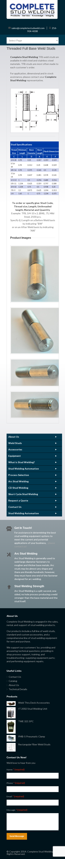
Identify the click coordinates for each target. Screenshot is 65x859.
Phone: (16, 783)
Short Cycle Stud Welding (23, 494)
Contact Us (14, 506)
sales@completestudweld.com (28, 28)
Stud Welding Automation (23, 468)
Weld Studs (15, 443)
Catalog (13, 680)
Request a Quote (18, 500)
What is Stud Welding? (21, 462)
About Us (13, 436)
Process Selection (18, 474)
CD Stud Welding (18, 487)
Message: (17, 809)
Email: (15, 796)
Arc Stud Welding (18, 481)
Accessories (15, 449)
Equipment (14, 455)
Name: (16, 769)
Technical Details (18, 689)
